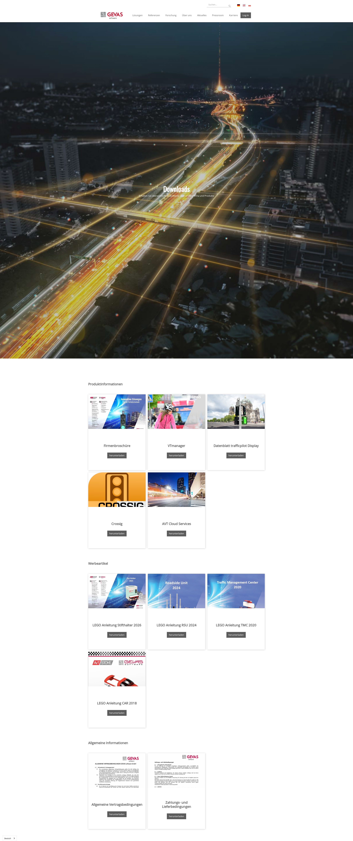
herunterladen (117, 455)
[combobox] (10, 838)
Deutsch (7, 838)
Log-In (246, 15)
